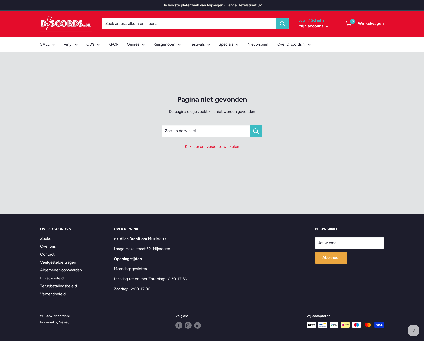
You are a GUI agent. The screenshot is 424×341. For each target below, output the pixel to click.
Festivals (197, 44)
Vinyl (68, 44)
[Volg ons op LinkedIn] (197, 325)
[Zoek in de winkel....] (256, 131)
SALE (45, 44)
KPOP (113, 44)
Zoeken (46, 238)
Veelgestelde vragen (58, 262)
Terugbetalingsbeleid (58, 286)
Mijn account (311, 26)
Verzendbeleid (53, 294)
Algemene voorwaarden (61, 270)
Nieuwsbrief (258, 44)
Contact (47, 254)
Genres (133, 44)
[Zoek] (282, 23)
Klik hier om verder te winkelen (212, 146)
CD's (90, 44)
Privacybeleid (52, 278)
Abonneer (331, 257)
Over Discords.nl (291, 44)
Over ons (48, 246)
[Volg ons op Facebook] (178, 325)
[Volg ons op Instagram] (188, 325)
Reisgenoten (164, 44)
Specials (226, 44)
